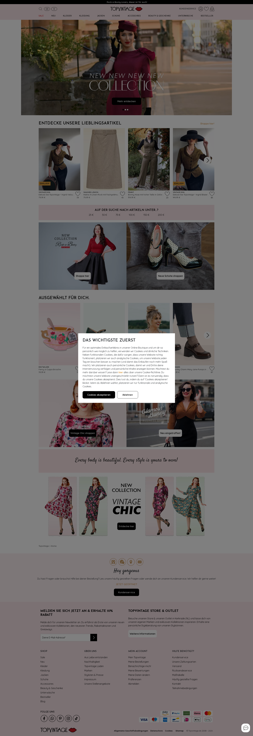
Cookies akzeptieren (98, 394)
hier (121, 372)
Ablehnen (127, 394)
